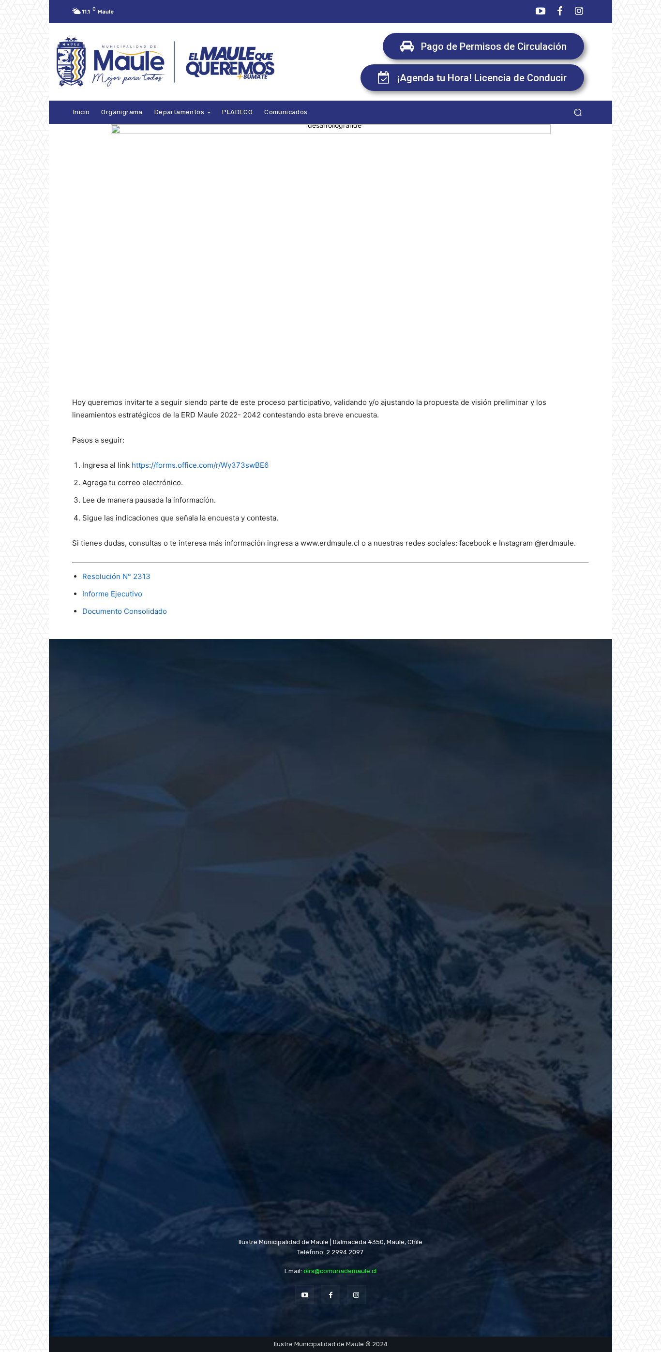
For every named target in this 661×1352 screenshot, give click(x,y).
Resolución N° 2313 (116, 576)
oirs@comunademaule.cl (339, 1271)
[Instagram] (579, 11)
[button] (577, 112)
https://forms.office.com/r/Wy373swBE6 (200, 465)
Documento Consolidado (124, 611)
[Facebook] (560, 11)
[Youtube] (540, 11)
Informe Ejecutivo (112, 593)
